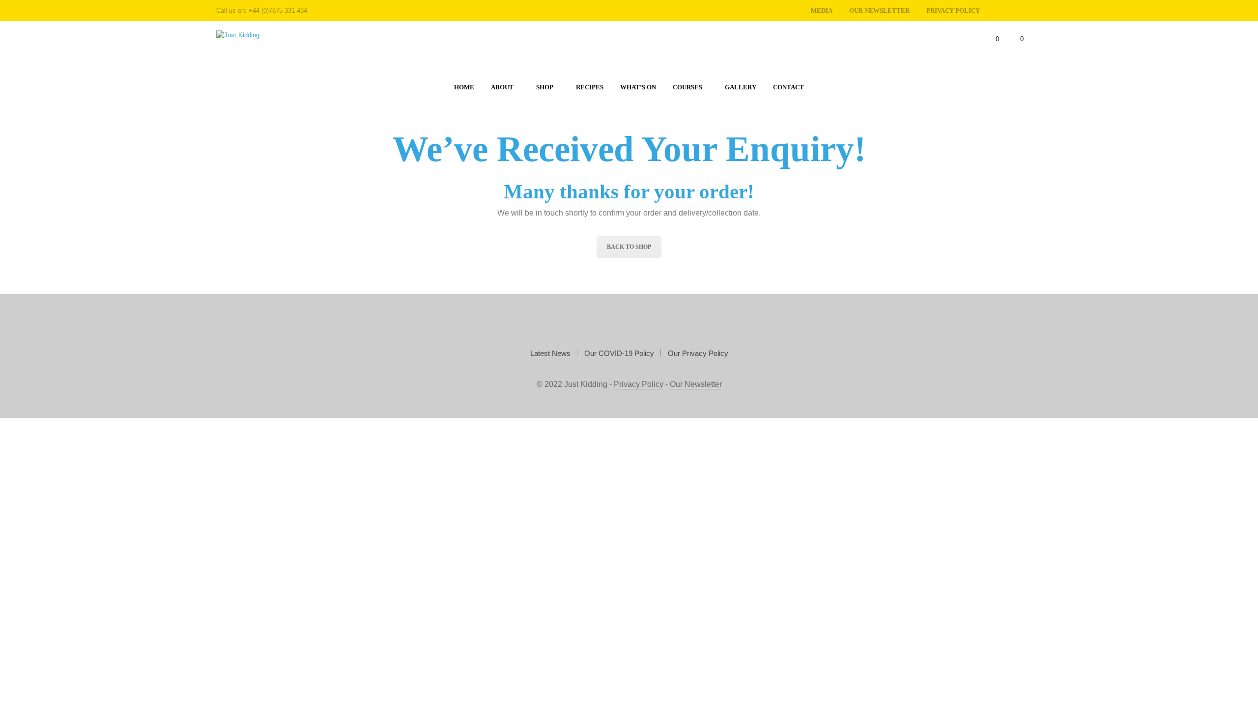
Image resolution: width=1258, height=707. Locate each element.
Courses (687, 87)
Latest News (550, 353)
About (502, 87)
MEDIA (821, 10)
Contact (788, 87)
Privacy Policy (638, 384)
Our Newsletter (879, 10)
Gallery (740, 87)
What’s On (638, 87)
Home (464, 87)
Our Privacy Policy (698, 353)
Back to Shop (629, 247)
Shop (544, 87)
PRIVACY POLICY (953, 10)
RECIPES (589, 87)
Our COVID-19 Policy (619, 353)
